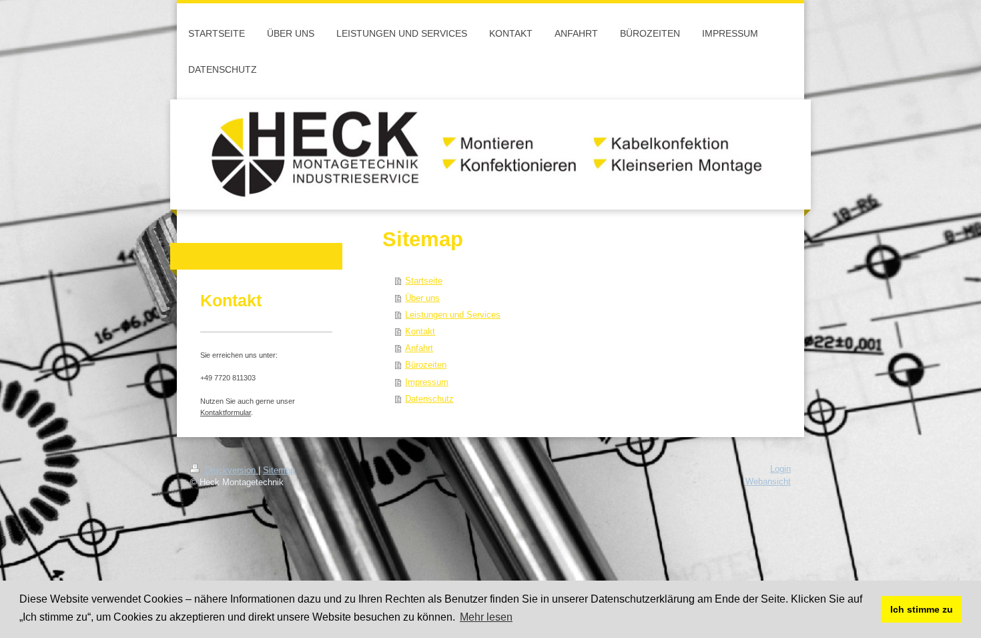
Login (780, 469)
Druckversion (230, 470)
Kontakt (420, 331)
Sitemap (279, 470)
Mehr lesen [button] (486, 617)
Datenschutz (429, 398)
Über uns (422, 297)
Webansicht (768, 481)
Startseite (423, 280)
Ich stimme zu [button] (921, 609)
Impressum (426, 381)
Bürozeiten (425, 364)
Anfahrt (419, 347)
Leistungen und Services (453, 314)
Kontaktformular (225, 412)
